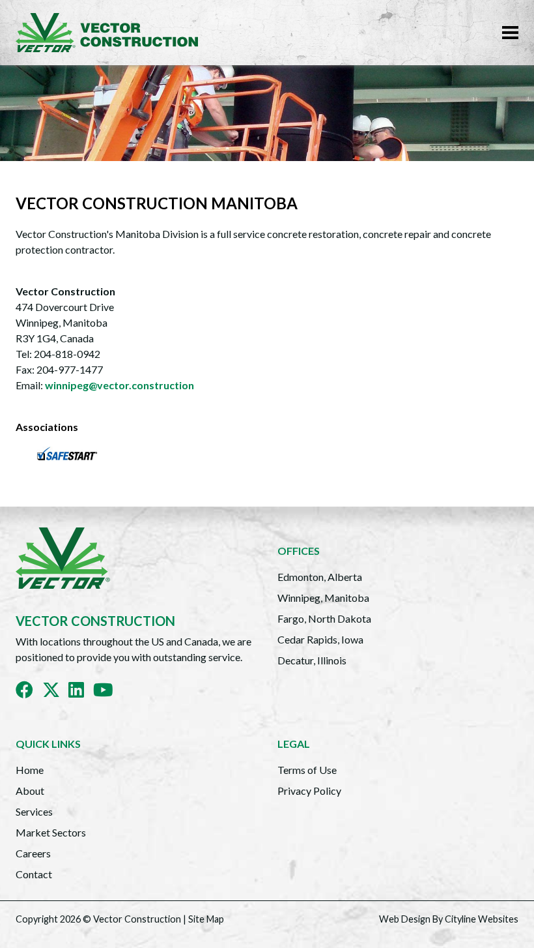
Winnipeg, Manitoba (323, 597)
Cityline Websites (481, 919)
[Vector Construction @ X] (55, 692)
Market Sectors (51, 832)
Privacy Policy (309, 790)
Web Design (404, 919)
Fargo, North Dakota (324, 618)
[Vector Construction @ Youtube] (107, 692)
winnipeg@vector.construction (119, 385)
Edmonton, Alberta (319, 576)
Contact (34, 874)
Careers (33, 853)
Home (30, 769)
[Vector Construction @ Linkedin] (80, 692)
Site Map (206, 919)
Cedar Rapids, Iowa (320, 639)
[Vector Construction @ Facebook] (29, 692)
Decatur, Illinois (311, 660)
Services (34, 811)
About (30, 790)
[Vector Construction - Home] (112, 32)
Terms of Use (307, 769)
